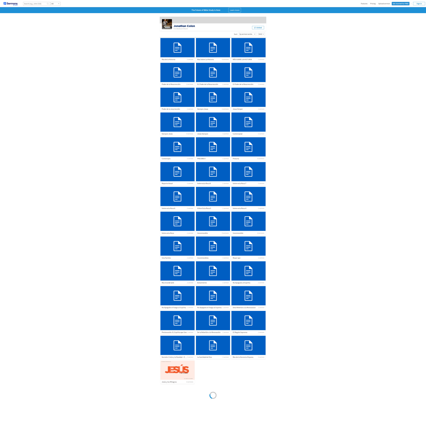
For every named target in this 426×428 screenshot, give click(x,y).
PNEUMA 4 (201, 158)
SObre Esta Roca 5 (204, 208)
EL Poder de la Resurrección (207, 84)
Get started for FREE (400, 3)
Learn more (234, 10)
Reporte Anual (167, 183)
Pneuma (236, 158)
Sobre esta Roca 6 (168, 208)
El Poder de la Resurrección (243, 84)
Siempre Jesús (167, 134)
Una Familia (166, 258)
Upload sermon (384, 3)
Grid (260, 34)
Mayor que (236, 258)
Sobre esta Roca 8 (204, 183)
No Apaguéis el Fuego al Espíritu (174, 307)
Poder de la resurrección (171, 109)
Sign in (419, 3)
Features (364, 3)
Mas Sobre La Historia (205, 59)
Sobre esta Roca (168, 233)
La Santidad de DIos (204, 357)
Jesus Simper (238, 109)
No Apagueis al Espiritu (241, 283)
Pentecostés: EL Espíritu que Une (174, 332)
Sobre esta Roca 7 (239, 183)
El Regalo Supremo (240, 332)
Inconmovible (202, 233)
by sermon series (246, 34)
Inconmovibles (203, 258)
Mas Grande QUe (168, 283)
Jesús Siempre (202, 134)
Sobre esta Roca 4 (239, 208)
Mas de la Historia (168, 59)
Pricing (373, 3)
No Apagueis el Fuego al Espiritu (209, 307)
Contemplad (237, 134)
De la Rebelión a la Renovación (208, 332)
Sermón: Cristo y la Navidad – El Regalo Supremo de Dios (183, 357)
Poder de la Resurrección (171, 84)
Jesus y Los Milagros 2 (205, 382)
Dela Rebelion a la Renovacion (244, 307)
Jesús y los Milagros (169, 382)
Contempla (166, 158)
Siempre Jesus (202, 109)
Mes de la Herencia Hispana (243, 357)
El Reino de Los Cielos (241, 382)
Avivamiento (202, 283)
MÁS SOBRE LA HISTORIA (242, 59)
